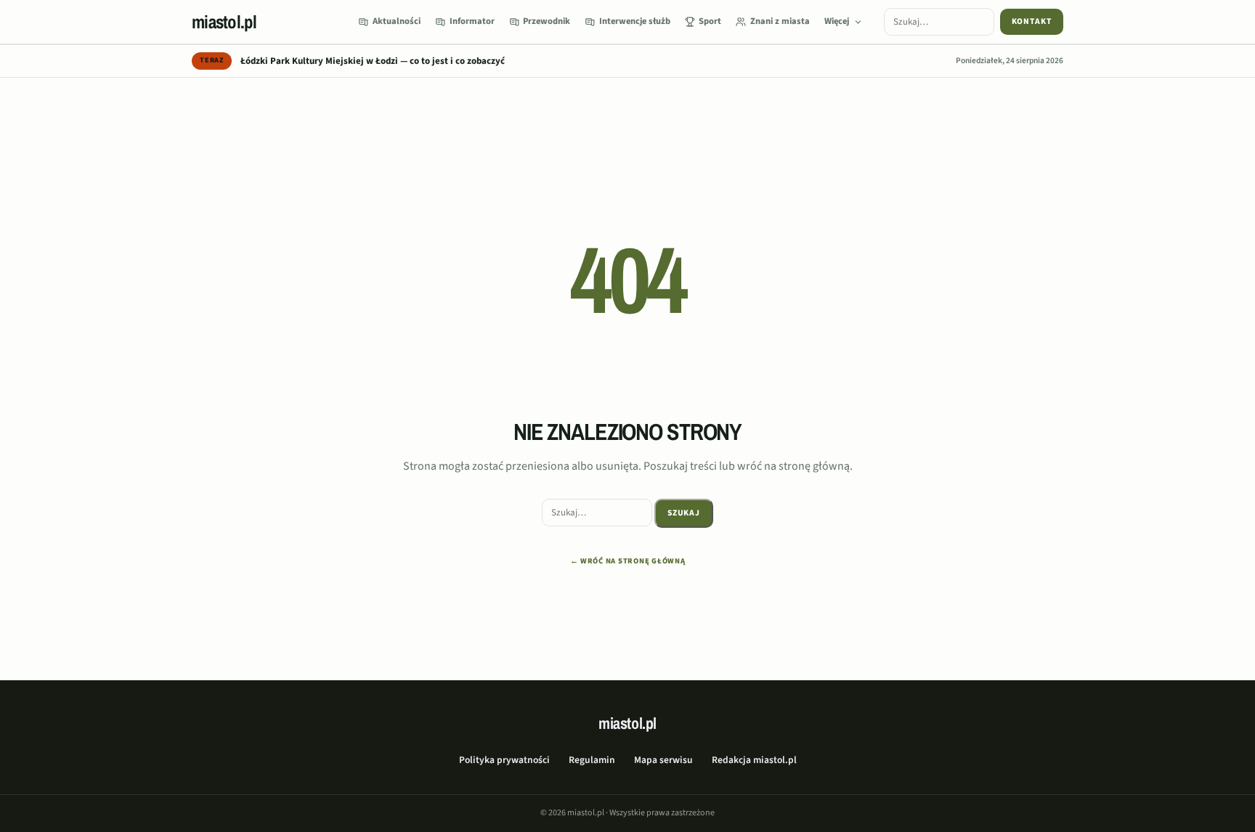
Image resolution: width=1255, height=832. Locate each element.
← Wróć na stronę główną (628, 560)
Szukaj (684, 513)
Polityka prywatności (504, 760)
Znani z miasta (780, 21)
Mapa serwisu (663, 760)
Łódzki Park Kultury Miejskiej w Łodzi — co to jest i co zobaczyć (372, 61)
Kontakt (1032, 21)
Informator (472, 21)
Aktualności (397, 21)
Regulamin (592, 760)
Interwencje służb (634, 21)
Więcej (836, 21)
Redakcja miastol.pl (754, 760)
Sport (710, 21)
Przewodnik (546, 21)
